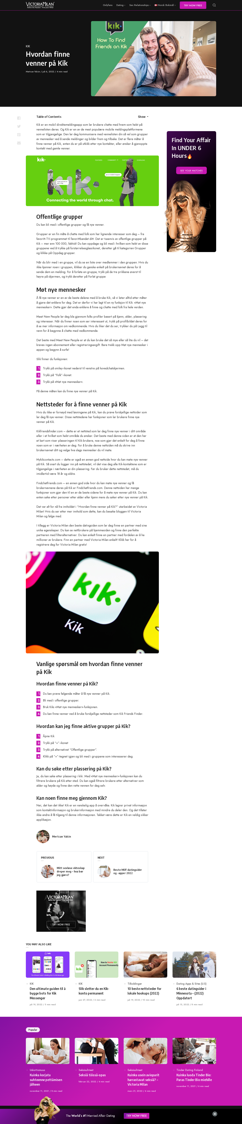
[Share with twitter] (19, 126)
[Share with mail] (19, 143)
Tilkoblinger (135, 984)
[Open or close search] (214, 5)
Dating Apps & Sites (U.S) (191, 984)
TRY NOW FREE (136, 1116)
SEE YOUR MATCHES (191, 170)
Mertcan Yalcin (33, 71)
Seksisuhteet (86, 1070)
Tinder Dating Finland (189, 1070)
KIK (28, 46)
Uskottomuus (37, 1070)
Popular (32, 1030)
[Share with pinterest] (19, 134)
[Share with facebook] (19, 118)
